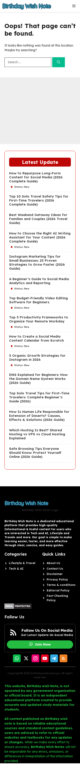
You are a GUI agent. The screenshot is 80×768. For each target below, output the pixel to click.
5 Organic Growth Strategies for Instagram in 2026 (37, 358)
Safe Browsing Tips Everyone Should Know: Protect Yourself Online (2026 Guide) (35, 453)
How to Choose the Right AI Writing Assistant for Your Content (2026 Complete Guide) (39, 237)
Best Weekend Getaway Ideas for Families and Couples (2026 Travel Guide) (38, 219)
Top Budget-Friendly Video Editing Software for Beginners (38, 300)
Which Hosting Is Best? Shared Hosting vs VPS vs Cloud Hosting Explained (37, 434)
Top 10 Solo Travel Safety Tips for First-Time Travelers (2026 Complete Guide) (38, 200)
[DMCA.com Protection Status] (17, 608)
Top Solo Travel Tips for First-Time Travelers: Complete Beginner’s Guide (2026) (39, 397)
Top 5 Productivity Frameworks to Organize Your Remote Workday (38, 319)
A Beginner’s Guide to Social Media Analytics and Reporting (39, 281)
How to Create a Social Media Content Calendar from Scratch (36, 338)
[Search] (58, 62)
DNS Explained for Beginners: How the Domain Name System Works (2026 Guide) (38, 379)
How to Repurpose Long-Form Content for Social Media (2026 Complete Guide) (36, 177)
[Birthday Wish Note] (27, 6)
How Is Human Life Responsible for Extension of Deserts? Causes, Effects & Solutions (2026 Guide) (39, 416)
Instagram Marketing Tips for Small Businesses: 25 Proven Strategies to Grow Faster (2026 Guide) (37, 263)
